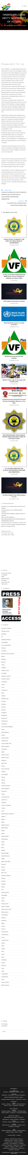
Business (3, 662)
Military (3, 830)
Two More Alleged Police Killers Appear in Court (14, 495)
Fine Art (22, 1092)
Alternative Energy (22, 1111)
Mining (2, 833)
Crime (22, 64)
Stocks (3, 954)
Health (2, 752)
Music (2, 847)
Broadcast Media (5, 578)
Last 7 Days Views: (5, 533)
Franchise (12, 1146)
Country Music (12, 1092)
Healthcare (3, 760)
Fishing (16, 1146)
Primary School (4, 903)
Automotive (4, 650)
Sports (2, 945)
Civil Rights (4, 673)
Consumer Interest (5, 678)
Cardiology (15, 1105)
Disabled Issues (5, 698)
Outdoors (3, 878)
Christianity (11, 1126)
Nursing (3, 867)
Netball (3, 858)
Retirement (3, 920)
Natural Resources (5, 856)
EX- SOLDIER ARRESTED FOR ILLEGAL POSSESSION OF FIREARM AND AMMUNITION (14, 470)
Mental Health (4, 827)
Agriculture (3, 634)
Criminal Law (4, 690)
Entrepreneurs (4, 721)
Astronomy (4, 1121)
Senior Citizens (4, 931)
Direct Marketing (13, 1143)
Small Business (4, 934)
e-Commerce (21, 1143)
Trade (2, 971)
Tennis (2, 968)
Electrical (3, 709)
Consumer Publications (20, 1095)
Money (2, 844)
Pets (2, 889)
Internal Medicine (5, 788)
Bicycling (14, 1130)
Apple (14, 1135)
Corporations (4, 681)
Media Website (13, 1088)
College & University (6, 676)
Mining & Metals (5, 836)
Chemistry (22, 1121)
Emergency (4, 712)
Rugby (2, 923)
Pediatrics (3, 884)
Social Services (4, 940)
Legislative (3, 802)
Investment (3, 791)
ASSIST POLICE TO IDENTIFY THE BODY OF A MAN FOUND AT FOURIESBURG (14, 241)
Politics (3, 898)
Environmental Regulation (7, 726)
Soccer (3, 937)
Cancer (3, 664)
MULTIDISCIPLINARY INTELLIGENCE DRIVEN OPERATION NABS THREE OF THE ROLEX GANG (14, 437)
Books (21, 1097)
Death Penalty (6, 1148)
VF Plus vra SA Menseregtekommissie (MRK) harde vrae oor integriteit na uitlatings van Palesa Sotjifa (14, 276)
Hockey (3, 766)
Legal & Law (4, 799)
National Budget (5, 853)
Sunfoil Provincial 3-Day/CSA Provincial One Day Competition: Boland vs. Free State (14, 401)
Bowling (7, 1132)
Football (20, 1132)
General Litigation (5, 746)
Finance (3, 735)
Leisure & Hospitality (6, 805)
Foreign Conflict (4, 738)
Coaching (21, 1140)
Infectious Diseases (5, 785)
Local (2, 811)
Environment (4, 723)
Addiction (8, 1104)
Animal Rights (4, 642)
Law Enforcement (5, 797)
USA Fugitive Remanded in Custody (14, 301)
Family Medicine (5, 732)
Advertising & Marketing (13, 1097)
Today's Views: (4, 531)
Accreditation (4, 574)
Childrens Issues (5, 670)
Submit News (4, 584)
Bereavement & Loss (8, 1140)
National (3, 850)
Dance (2, 693)
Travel (2, 979)
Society (3, 943)
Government (4, 749)
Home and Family (5, 768)
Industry (3, 782)
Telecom (3, 962)
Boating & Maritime (21, 1130)
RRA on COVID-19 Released (7, 517)
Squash (3, 948)
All (18, 64)
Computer (18, 1135)
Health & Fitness (5, 754)
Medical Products (5, 825)
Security (3, 929)
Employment (4, 715)
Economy (3, 701)
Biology (9, 1121)
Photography (4, 895)
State (2, 951)
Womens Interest (5, 985)
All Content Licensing (6, 573)
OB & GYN (3, 872)
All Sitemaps (4, 1025)
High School (4, 763)
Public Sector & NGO (6, 909)
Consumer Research (18, 1142)
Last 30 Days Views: (6, 534)
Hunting (3, 777)
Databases (11, 1149)
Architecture (12, 1112)
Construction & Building (22, 1112)
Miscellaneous (4, 839)
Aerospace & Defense (6, 628)
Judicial (3, 794)
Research (3, 917)
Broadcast (3, 659)
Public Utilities (4, 915)
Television (3, 965)
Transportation (4, 973)
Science (3, 926)
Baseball (3, 1130)
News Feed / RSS (5, 582)
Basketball (9, 1130)
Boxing (11, 1132)
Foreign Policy (4, 740)
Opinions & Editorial (5, 875)
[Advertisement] (14, 48)
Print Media (4, 580)
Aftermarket (4, 1095)
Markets (3, 819)
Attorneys (3, 648)
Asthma (5, 1105)
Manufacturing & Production (7, 813)
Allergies (13, 1104)
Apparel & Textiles (5, 1112)
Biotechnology (16, 1121)
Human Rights (4, 774)
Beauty (3, 656)
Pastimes (3, 881)
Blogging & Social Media (12, 1117)
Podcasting (22, 1119)
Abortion (3, 1104)
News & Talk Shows (5, 861)
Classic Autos (11, 1095)
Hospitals (3, 771)
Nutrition (3, 870)
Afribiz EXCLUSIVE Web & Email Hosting (18, 1153)
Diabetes (3, 695)
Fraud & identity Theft (6, 743)
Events (3, 729)
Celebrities (3, 667)
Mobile (2, 841)
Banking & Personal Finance (7, 653)
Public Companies (5, 906)
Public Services (4, 912)
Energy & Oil (4, 718)
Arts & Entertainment (6, 645)
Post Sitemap (4, 1024)
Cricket (3, 684)
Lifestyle (3, 808)
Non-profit (3, 864)
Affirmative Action (5, 631)
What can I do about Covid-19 (8, 526)
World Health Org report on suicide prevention (14, 323)
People (3, 886)
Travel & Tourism (5, 982)
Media (2, 576)
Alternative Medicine (6, 639)
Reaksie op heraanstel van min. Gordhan (14, 357)
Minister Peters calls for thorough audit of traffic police (14, 380)
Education (3, 704)
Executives (23, 1145)
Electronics (17, 1149)
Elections (3, 707)
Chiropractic (21, 1105)
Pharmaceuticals (5, 892)
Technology (4, 959)
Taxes (2, 957)
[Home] (1, 25)
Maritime (3, 816)
